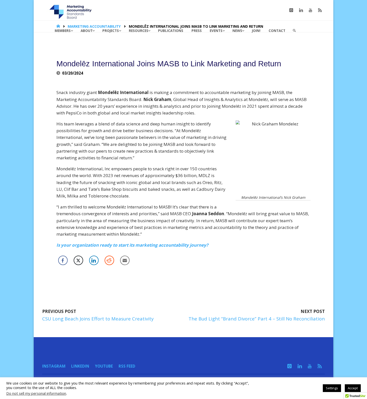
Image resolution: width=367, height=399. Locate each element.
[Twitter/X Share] (78, 260)
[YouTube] (310, 10)
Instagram (53, 366)
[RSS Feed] (320, 10)
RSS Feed (127, 366)
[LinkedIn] (301, 10)
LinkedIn (80, 366)
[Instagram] (291, 10)
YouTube (104, 366)
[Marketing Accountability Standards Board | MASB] (72, 10)
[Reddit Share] (109, 260)
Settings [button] (332, 388)
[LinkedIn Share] (94, 260)
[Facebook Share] (63, 260)
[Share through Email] (125, 260)
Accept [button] (353, 388)
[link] (294, 30)
